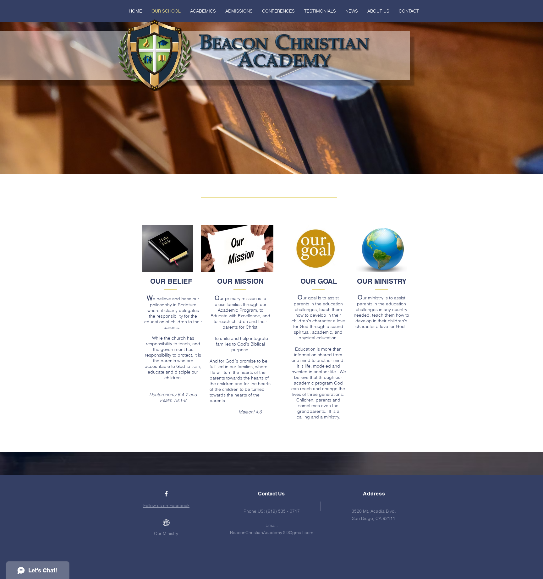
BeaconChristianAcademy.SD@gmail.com (271, 532)
